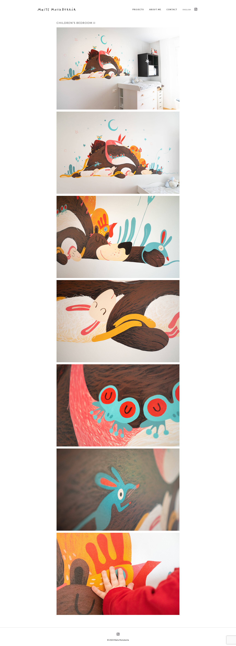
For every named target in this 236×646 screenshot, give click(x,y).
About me (155, 9)
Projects (138, 9)
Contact (171, 9)
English (187, 9)
